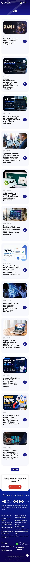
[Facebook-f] (14, 501)
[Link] (22, 501)
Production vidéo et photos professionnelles (20, 524)
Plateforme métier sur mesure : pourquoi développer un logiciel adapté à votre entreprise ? (11, 119)
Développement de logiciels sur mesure (6, 523)
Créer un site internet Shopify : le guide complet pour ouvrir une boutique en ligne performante (11, 196)
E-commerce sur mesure (5, 519)
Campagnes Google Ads (21, 529)
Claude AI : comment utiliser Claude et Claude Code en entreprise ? (11, 41)
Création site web (6, 515)
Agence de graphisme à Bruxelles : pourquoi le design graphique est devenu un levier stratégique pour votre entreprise (11, 158)
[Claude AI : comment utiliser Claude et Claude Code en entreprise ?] (25, 41)
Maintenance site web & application (7, 532)
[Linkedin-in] (17, 501)
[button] (15, 469)
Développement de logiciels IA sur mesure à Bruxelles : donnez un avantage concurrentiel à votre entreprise (11, 230)
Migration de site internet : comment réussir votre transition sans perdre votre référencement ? (11, 344)
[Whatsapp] (17, 544)
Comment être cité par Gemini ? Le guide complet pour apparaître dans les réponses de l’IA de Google (11, 382)
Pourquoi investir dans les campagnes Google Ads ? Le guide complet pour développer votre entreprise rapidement (11, 270)
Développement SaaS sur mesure (7, 528)
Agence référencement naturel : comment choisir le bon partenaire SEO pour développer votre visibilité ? (10, 84)
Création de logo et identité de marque (20, 516)
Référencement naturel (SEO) (21, 532)
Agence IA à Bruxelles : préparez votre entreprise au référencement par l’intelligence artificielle (11, 307)
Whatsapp (22, 543)
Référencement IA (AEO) (22, 536)
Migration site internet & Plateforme (7, 537)
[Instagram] (20, 501)
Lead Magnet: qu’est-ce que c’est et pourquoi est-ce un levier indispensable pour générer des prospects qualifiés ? (11, 419)
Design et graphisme (21, 520)
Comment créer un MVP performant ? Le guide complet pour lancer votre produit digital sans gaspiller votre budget (10, 454)
